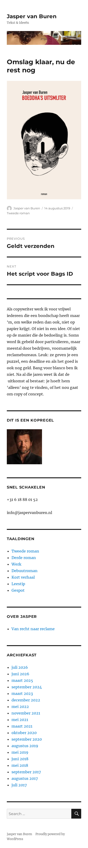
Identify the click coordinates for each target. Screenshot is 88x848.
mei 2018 (19, 765)
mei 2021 (19, 719)
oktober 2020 (24, 732)
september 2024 (26, 687)
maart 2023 (22, 693)
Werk (16, 564)
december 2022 (25, 700)
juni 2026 (20, 674)
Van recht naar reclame (33, 628)
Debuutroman (24, 570)
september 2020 (26, 739)
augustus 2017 (24, 778)
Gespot (18, 590)
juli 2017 (19, 785)
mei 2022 (20, 706)
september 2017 (26, 772)
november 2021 (25, 713)
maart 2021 (21, 726)
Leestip (18, 583)
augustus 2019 (24, 745)
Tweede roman (18, 213)
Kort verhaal (23, 577)
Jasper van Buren (32, 16)
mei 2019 (19, 752)
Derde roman (23, 557)
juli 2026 (19, 667)
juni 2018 (19, 759)
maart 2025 (22, 680)
